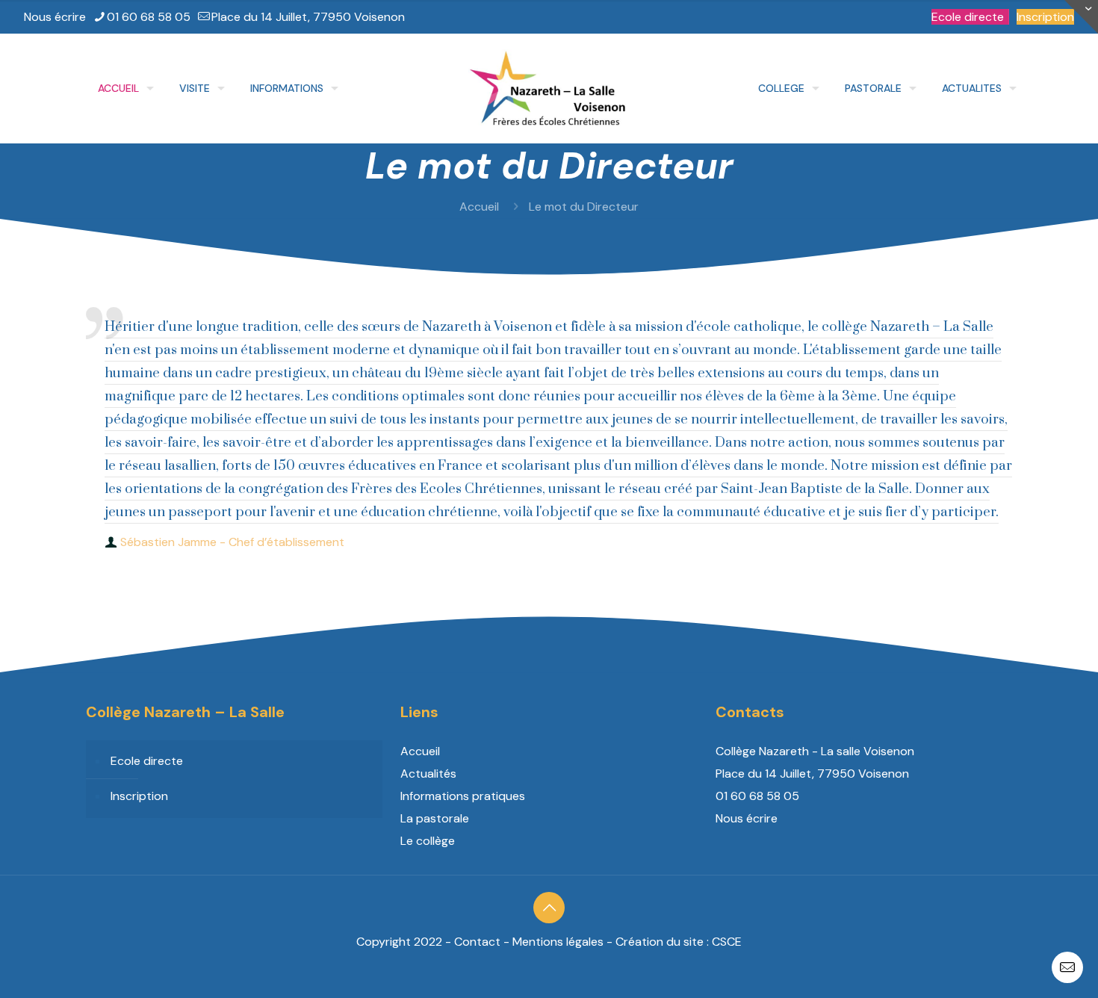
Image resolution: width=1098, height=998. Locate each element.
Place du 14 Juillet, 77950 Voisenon (308, 17)
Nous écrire (55, 17)
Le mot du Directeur (584, 206)
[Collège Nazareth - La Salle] (548, 88)
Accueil (479, 206)
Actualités (428, 773)
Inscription (1045, 17)
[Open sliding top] (1081, 17)
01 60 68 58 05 (148, 17)
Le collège (427, 841)
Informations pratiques (462, 796)
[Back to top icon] (549, 907)
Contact (477, 941)
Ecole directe (967, 17)
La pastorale (434, 818)
